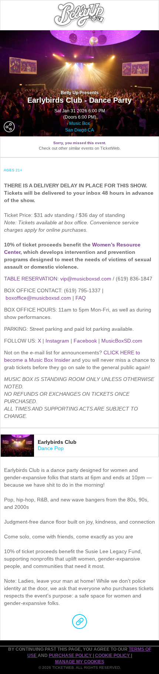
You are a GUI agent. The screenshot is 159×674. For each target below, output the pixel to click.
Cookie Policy (113, 655)
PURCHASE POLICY (71, 655)
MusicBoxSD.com (121, 341)
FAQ (80, 298)
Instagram (57, 341)
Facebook (85, 341)
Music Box (79, 123)
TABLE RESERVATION (30, 279)
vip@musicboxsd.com (85, 279)
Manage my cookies (79, 661)
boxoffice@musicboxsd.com (38, 298)
